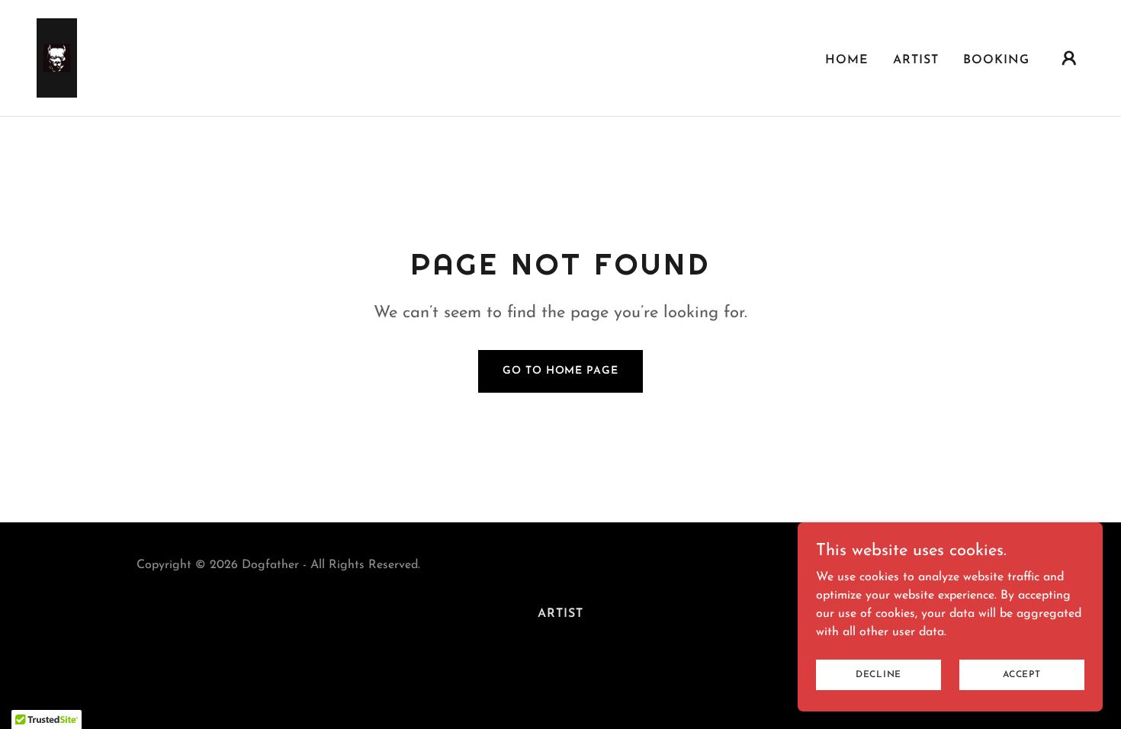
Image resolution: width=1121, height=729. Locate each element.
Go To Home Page (560, 371)
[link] (57, 57)
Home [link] (847, 60)
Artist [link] (916, 60)
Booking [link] (996, 60)
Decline (878, 674)
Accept (1022, 674)
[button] (1069, 58)
